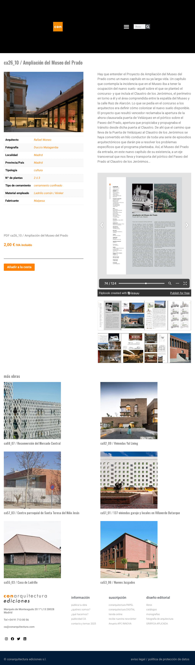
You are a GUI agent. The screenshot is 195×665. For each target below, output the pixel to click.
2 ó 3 (37, 178)
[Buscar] (147, 26)
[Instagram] (6, 638)
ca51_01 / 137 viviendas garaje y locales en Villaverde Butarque (140, 513)
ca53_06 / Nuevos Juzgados (117, 582)
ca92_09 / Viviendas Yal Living (119, 443)
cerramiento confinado (48, 185)
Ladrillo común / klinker (48, 193)
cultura (38, 170)
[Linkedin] (24, 638)
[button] (126, 26)
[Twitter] (18, 638)
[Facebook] (12, 638)
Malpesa (39, 200)
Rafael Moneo (42, 139)
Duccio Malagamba (46, 147)
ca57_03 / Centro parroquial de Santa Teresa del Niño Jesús (41, 513)
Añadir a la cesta (19, 267)
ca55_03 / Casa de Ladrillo (21, 582)
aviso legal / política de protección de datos (160, 659)
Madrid (38, 155)
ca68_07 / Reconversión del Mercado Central (32, 443)
